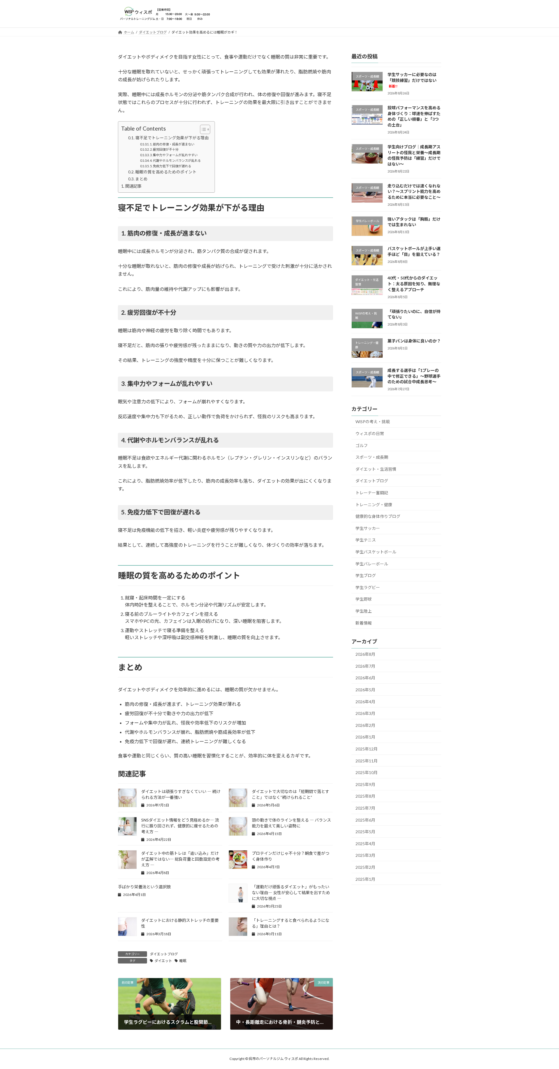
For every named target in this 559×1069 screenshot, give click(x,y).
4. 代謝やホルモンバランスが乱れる (175, 160)
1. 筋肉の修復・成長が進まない (172, 144)
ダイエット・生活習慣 (375, 468)
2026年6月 (365, 677)
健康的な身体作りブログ (377, 516)
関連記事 (133, 186)
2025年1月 (365, 878)
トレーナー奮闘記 (371, 492)
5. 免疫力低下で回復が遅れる (170, 166)
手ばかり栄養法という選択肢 (144, 886)
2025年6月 (365, 819)
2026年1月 (365, 736)
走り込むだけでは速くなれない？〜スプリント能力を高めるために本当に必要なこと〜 (414, 191)
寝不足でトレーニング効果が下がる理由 (172, 138)
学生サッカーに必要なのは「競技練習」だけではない (412, 80)
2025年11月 (366, 760)
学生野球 (363, 599)
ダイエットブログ (164, 954)
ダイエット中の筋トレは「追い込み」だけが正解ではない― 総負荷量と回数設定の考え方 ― (180, 859)
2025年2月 (365, 867)
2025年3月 (365, 855)
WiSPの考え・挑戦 (372, 421)
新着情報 (363, 622)
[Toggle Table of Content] (202, 129)
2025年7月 (365, 808)
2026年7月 (365, 665)
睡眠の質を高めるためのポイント (166, 172)
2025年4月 (365, 843)
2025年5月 (365, 831)
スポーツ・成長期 (371, 457)
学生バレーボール (371, 563)
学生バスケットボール (375, 551)
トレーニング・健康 (373, 504)
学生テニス (365, 539)
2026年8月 (365, 654)
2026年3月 (365, 713)
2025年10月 (366, 772)
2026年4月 (365, 701)
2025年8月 (365, 796)
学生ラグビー (367, 587)
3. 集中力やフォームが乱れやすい (174, 155)
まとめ (141, 179)
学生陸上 (363, 610)
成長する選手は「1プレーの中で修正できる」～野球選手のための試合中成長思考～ (414, 376)
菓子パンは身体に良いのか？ (414, 340)
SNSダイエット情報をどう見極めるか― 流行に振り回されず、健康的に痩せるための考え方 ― (180, 825)
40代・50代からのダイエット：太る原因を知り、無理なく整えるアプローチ (414, 283)
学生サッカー (367, 527)
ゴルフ (361, 445)
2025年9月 (365, 784)
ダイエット (163, 961)
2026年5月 (365, 689)
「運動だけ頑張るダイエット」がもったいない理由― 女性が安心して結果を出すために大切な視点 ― (291, 892)
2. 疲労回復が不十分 (164, 149)
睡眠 (182, 961)
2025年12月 (366, 748)
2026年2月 (365, 724)
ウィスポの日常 (369, 433)
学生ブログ (365, 575)
